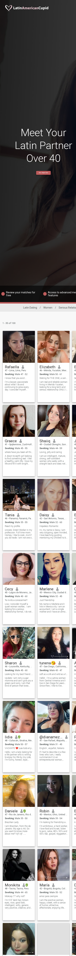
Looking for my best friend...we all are (19, 674)
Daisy (44, 515)
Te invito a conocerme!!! (16, 600)
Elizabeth (47, 367)
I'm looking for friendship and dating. (53, 822)
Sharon (11, 663)
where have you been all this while (19, 452)
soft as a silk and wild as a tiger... (53, 674)
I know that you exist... (15, 378)
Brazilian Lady (12, 822)
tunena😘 (47, 663)
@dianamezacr (51, 737)
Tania (9, 515)
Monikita (12, 885)
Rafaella (12, 367)
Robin (44, 811)
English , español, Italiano (51, 748)
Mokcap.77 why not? (15, 896)
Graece (11, 441)
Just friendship (46, 600)
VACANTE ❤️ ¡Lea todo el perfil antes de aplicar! (19, 748)
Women (47, 307)
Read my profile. (12, 526)
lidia (8, 737)
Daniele (11, 811)
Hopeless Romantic (48, 526)
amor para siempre (48, 896)
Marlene (46, 589)
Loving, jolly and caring (50, 452)
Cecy (9, 589)
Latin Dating (30, 307)
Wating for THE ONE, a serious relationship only (53, 378)
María (44, 885)
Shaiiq (44, 441)
